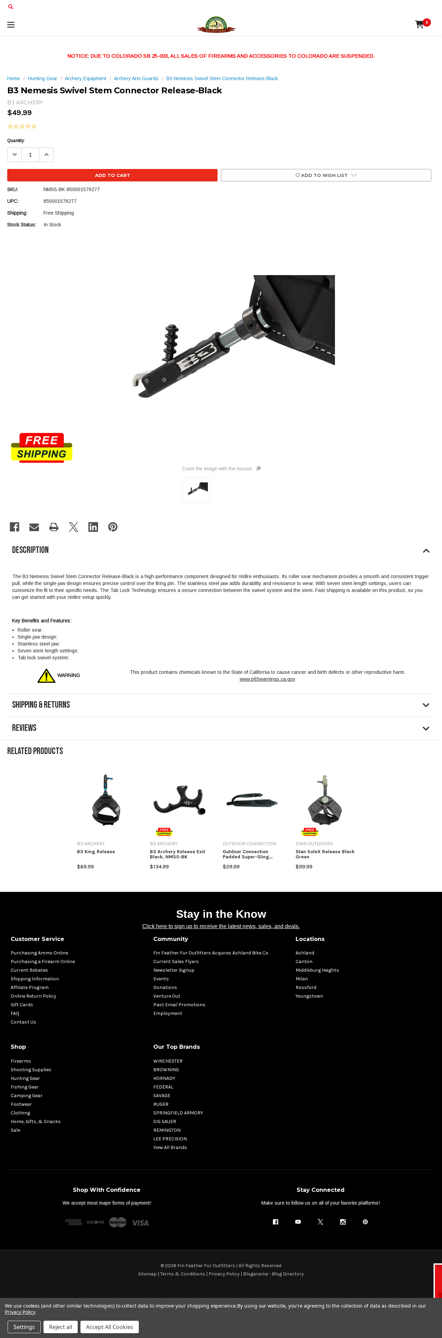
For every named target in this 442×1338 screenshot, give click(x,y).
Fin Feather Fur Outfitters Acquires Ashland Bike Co (210, 953)
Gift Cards (22, 1005)
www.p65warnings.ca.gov (267, 679)
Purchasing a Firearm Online (43, 961)
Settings (24, 1327)
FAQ (15, 1013)
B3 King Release (96, 852)
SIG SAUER (164, 1121)
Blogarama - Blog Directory (273, 1274)
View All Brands (170, 1147)
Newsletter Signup (173, 970)
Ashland (305, 953)
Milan (302, 979)
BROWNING (166, 1070)
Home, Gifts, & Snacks (36, 1121)
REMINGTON (167, 1130)
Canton (304, 961)
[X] (73, 527)
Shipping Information (35, 979)
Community (170, 939)
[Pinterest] (113, 527)
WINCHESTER (168, 1061)
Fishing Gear (25, 1087)
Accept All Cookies (109, 1327)
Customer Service (37, 939)
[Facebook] (14, 527)
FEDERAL (163, 1087)
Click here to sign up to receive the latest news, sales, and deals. (221, 926)
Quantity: (16, 140)
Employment (167, 1013)
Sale (15, 1130)
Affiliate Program (30, 987)
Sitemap (147, 1274)
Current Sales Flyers (176, 961)
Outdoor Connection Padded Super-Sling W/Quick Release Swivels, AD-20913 (246, 854)
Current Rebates (29, 970)
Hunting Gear (25, 1078)
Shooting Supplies (31, 1070)
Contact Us (23, 1022)
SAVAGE (161, 1096)
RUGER (161, 1104)
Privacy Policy (224, 1274)
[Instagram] (342, 1221)
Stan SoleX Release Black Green (325, 854)
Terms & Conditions (182, 1274)
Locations (310, 939)
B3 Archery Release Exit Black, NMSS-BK (177, 854)
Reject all (60, 1327)
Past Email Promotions (179, 1005)
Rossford (306, 987)
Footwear (21, 1104)
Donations (165, 987)
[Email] (34, 527)
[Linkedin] (93, 527)
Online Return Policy (33, 996)
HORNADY (164, 1078)
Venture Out (166, 996)
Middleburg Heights (317, 970)
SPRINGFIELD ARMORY (178, 1113)
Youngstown (309, 996)
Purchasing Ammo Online (39, 953)
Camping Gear (26, 1096)
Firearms (21, 1061)
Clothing (20, 1113)
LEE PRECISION (170, 1139)
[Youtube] (298, 1221)
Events (161, 979)
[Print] (54, 527)
